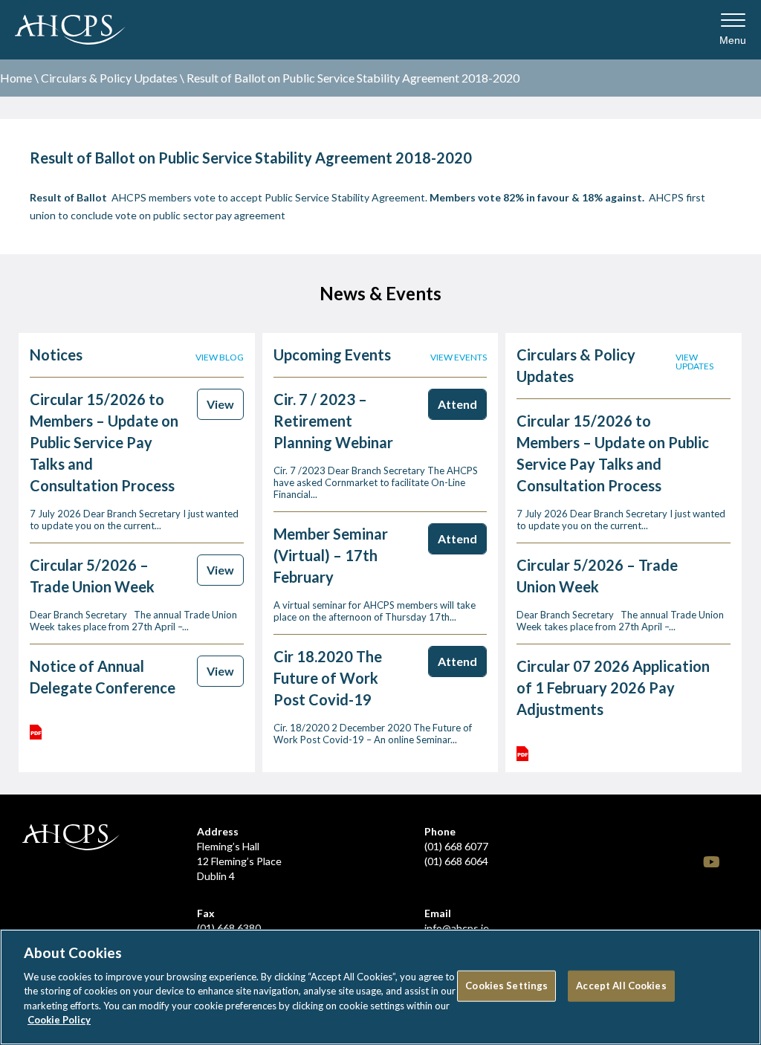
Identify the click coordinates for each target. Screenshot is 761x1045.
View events (458, 357)
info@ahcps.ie (456, 928)
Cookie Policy (59, 1020)
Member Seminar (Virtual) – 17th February (330, 555)
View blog (219, 357)
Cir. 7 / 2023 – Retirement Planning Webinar (333, 420)
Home (16, 78)
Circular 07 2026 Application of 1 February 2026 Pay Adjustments (613, 687)
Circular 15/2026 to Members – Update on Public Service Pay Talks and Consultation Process (104, 442)
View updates (694, 362)
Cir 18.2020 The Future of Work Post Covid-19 (327, 677)
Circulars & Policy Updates (109, 78)
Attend (457, 404)
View (220, 404)
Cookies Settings (506, 985)
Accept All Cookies (621, 985)
